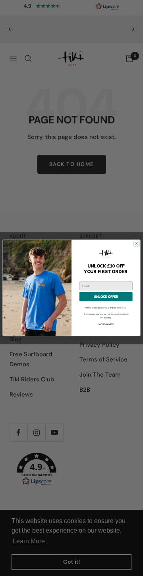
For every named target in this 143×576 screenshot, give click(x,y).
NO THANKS (106, 324)
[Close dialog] (136, 243)
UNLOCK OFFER (106, 296)
